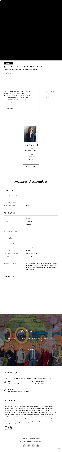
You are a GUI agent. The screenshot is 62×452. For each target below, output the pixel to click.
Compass (7, 408)
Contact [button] (10, 108)
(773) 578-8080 (39, 383)
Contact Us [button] (31, 349)
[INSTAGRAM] (28, 445)
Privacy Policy (37, 441)
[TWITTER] (37, 445)
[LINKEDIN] (33, 445)
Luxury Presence (34, 438)
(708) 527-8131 (31, 156)
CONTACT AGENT (31, 166)
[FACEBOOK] (24, 445)
